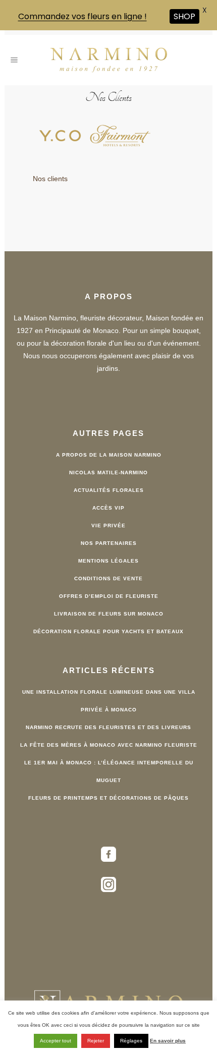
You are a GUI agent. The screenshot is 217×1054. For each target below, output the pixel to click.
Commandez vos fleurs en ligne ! (82, 16)
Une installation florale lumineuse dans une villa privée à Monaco (108, 700)
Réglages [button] (131, 1040)
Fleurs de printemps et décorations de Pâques (108, 798)
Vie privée (108, 525)
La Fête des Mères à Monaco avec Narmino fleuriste (108, 745)
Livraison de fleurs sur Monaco (109, 614)
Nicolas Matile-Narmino (108, 472)
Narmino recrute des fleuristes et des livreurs (108, 727)
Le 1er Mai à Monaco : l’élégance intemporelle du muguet (108, 771)
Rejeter (95, 1040)
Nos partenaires (109, 543)
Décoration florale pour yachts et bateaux (108, 631)
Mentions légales (108, 561)
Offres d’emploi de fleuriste (108, 596)
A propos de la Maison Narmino (108, 455)
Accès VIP (108, 508)
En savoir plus (168, 1040)
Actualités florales (109, 490)
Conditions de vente (108, 578)
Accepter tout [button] (55, 1040)
